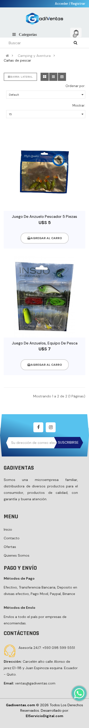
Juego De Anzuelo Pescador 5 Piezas (44, 216)
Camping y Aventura (34, 55)
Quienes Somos (16, 555)
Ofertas (10, 547)
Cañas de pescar (17, 60)
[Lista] (53, 77)
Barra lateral (21, 76)
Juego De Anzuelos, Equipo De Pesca (44, 343)
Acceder (62, 3)
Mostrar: (78, 105)
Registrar (78, 3)
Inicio (8, 529)
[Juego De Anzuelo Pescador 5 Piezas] (44, 170)
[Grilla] (45, 77)
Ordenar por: (75, 86)
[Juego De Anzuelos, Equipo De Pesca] (44, 297)
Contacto (12, 538)
